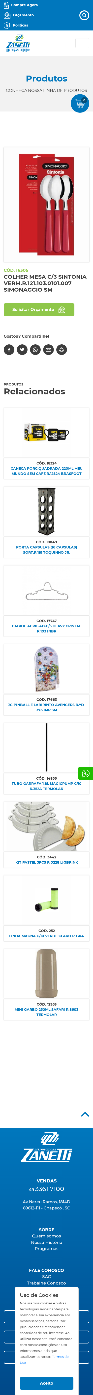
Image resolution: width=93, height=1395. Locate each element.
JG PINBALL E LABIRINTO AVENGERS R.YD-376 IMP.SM (46, 707)
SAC (46, 1276)
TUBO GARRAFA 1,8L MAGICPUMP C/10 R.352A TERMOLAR (47, 786)
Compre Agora (24, 5)
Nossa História (46, 1242)
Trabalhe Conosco (46, 1283)
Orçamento (23, 15)
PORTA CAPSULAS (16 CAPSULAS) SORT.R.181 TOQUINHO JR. (46, 550)
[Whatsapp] (85, 773)
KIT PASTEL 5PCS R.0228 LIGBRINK (46, 862)
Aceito (46, 1383)
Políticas (20, 25)
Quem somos (46, 1235)
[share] (61, 349)
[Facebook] (9, 349)
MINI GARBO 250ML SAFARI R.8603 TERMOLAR (46, 1012)
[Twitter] (22, 349)
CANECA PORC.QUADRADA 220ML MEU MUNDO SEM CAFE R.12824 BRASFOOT (47, 471)
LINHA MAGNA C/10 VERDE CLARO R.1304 (46, 936)
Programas (47, 1248)
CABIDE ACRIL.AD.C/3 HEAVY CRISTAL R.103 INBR (46, 628)
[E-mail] (48, 349)
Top (85, 1114)
